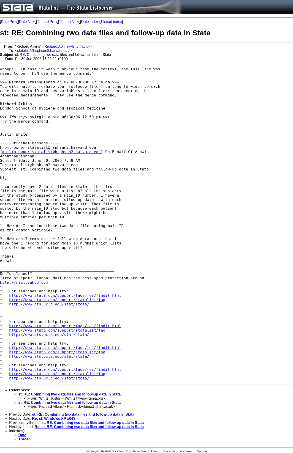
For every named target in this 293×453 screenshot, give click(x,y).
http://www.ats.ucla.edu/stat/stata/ (49, 304)
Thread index (111, 22)
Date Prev (9, 22)
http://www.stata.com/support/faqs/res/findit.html (65, 295)
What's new (186, 451)
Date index (90, 22)
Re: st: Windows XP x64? (54, 418)
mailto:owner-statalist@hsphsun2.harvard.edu (51, 152)
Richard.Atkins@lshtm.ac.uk (67, 46)
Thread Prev (47, 22)
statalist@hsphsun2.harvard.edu (43, 50)
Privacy (155, 451)
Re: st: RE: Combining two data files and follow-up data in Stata (89, 427)
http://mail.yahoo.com (24, 282)
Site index (202, 451)
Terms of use (139, 451)
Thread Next (69, 22)
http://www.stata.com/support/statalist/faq (57, 300)
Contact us (169, 451)
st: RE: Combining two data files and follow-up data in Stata (69, 394)
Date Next (27, 22)
